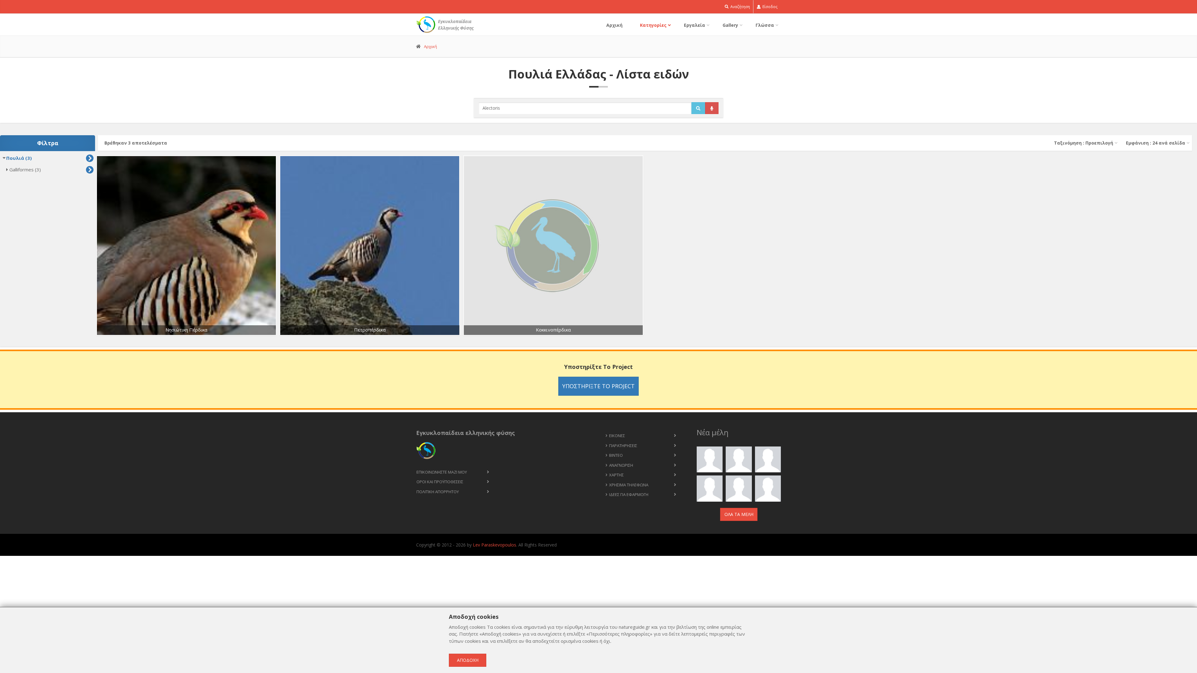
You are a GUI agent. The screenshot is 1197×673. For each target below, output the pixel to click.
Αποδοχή (467, 660)
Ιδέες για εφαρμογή (628, 494)
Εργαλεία (694, 25)
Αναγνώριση (621, 465)
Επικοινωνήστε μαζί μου (441, 472)
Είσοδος (769, 6)
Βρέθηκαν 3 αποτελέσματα (135, 143)
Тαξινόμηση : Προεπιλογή (1083, 143)
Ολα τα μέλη (738, 514)
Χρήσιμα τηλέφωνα (628, 485)
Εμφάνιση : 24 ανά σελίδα (1155, 143)
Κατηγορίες (653, 25)
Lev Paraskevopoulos (494, 545)
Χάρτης (616, 475)
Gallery (730, 25)
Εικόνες (617, 435)
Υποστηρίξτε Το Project (598, 386)
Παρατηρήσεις (623, 445)
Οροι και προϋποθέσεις (439, 481)
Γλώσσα (765, 25)
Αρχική (614, 25)
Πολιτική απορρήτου (437, 491)
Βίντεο (616, 455)
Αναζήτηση (739, 6)
